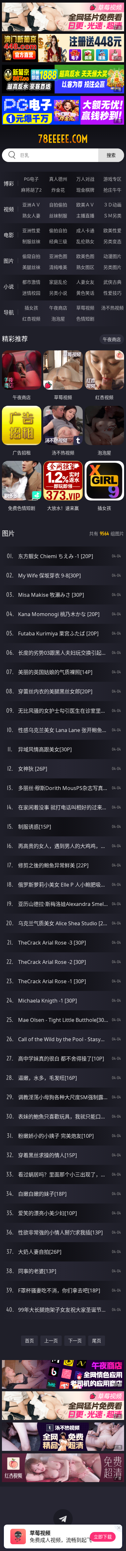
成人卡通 (85, 230)
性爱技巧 (112, 293)
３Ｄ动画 (112, 205)
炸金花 (58, 190)
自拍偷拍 (58, 205)
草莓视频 (85, 308)
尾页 (96, 1340)
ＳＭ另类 (112, 216)
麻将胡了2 (31, 190)
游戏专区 (112, 179)
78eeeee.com (63, 138)
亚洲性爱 (31, 230)
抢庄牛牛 (112, 190)
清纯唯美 (58, 267)
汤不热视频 (112, 308)
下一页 (75, 1340)
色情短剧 (85, 319)
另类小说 (58, 293)
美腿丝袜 (31, 267)
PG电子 (31, 179)
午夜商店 (58, 308)
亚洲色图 (58, 256)
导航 (9, 312)
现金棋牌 (85, 190)
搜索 (111, 155)
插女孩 (31, 308)
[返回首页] (117, 1538)
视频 (9, 209)
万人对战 (85, 179)
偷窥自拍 (31, 256)
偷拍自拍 (58, 230)
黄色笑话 (85, 293)
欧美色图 (85, 256)
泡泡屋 (58, 319)
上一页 (51, 1340)
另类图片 (112, 267)
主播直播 (85, 216)
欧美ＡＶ (85, 205)
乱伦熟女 (85, 241)
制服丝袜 (31, 241)
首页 (29, 1340)
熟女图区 (85, 267)
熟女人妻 (31, 216)
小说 (9, 286)
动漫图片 (112, 256)
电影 (9, 235)
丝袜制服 (58, 216)
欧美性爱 (112, 230)
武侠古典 (112, 282)
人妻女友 (85, 282)
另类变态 (112, 241)
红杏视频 (31, 319)
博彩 (9, 183)
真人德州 (58, 179)
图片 (9, 260)
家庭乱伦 (58, 282)
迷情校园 (31, 293)
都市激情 (31, 282)
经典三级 (58, 241)
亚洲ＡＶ (31, 205)
